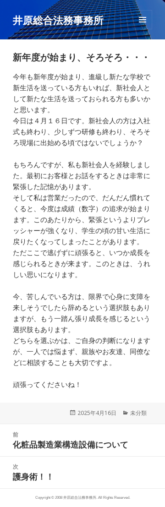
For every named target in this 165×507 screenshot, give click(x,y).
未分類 (138, 413)
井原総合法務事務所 (58, 20)
